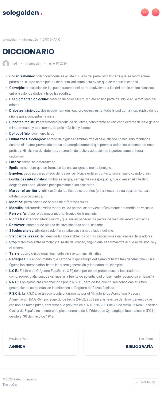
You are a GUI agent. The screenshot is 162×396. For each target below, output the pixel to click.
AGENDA (17, 346)
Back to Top (147, 382)
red (14, 63)
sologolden (23, 12)
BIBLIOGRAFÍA (139, 346)
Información (33, 63)
